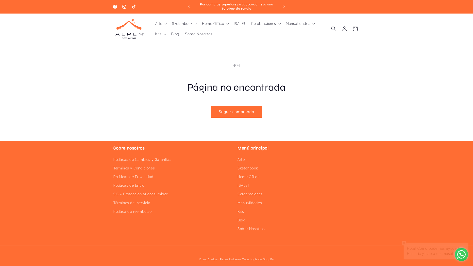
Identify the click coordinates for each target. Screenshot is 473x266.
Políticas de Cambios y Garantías (142, 160)
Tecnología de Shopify (258, 259)
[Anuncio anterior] (189, 6)
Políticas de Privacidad (133, 177)
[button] (160, 23)
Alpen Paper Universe (226, 259)
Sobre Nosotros (251, 229)
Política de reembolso (132, 212)
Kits (240, 212)
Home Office (248, 177)
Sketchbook (247, 168)
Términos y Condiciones (134, 168)
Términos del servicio (131, 203)
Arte (241, 160)
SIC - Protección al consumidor (140, 194)
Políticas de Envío (128, 185)
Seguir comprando (236, 112)
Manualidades (249, 203)
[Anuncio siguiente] (284, 6)
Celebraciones (250, 194)
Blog (241, 220)
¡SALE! (243, 185)
